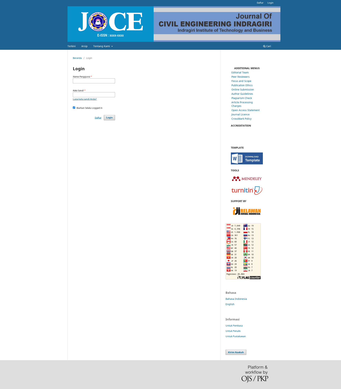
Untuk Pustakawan (236, 336)
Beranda (77, 58)
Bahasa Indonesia (236, 299)
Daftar (260, 2)
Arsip (84, 46)
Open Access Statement (245, 110)
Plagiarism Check (241, 98)
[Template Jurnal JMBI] (247, 163)
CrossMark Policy (241, 118)
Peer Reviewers (240, 76)
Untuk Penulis (233, 330)
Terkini (71, 46)
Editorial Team (240, 72)
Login (270, 2)
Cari (268, 46)
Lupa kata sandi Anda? (85, 99)
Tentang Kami (102, 46)
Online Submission (242, 89)
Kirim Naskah (236, 352)
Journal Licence (240, 114)
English (230, 304)
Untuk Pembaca (234, 325)
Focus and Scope (241, 81)
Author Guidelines (242, 93)
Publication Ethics (242, 85)
